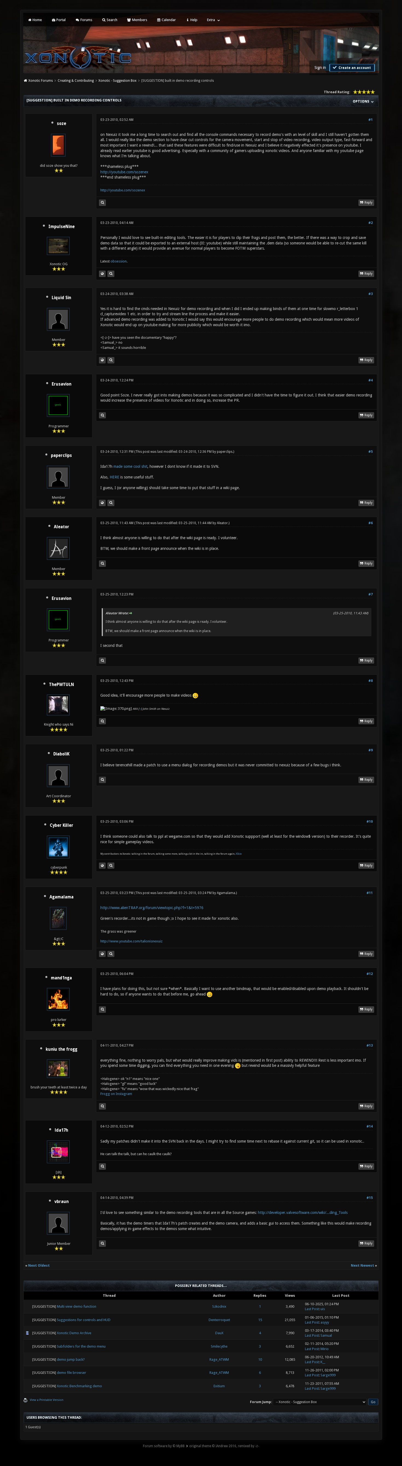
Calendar (168, 20)
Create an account (354, 68)
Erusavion (61, 384)
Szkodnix (219, 1306)
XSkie (239, 853)
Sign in (320, 67)
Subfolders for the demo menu (81, 1346)
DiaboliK (61, 754)
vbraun (61, 1201)
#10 (369, 821)
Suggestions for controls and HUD (83, 1320)
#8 (370, 681)
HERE (114, 477)
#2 (370, 223)
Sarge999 (328, 1375)
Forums (86, 20)
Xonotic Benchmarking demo (79, 1386)
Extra (211, 20)
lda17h (61, 1130)
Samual (326, 1335)
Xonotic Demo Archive (74, 1333)
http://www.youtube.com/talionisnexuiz (131, 941)
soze (61, 123)
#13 (369, 1045)
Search (111, 20)
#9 (370, 750)
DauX (219, 1333)
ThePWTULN (61, 684)
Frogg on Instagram (116, 1094)
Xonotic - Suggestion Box (117, 81)
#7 (370, 594)
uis (323, 1309)
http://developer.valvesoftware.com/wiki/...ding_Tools (303, 1212)
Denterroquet (219, 1320)
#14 (369, 1126)
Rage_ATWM (219, 1359)
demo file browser (71, 1373)
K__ (323, 1362)
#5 (370, 452)
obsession (118, 261)
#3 (370, 294)
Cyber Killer (61, 825)
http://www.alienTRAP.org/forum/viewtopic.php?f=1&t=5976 (151, 908)
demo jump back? (71, 1359)
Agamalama (61, 897)
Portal (61, 20)
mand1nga (61, 978)
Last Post (312, 1309)
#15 (369, 1198)
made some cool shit (130, 466)
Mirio (325, 1349)
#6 (370, 523)
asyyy (325, 1322)
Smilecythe (219, 1346)
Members (139, 20)
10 (260, 1359)
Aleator (61, 526)
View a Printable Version (46, 1400)
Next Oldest (39, 1265)
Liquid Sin (61, 297)
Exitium (219, 1386)
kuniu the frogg (61, 1049)
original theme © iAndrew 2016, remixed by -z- (224, 1446)
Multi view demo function (76, 1306)
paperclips (61, 455)
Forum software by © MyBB (164, 1446)
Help (193, 20)
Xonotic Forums (40, 81)
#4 (370, 380)
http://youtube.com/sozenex (124, 172)
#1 (370, 120)
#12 (369, 974)
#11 (369, 893)
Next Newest (362, 1265)
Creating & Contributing (76, 81)
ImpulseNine (61, 226)
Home (37, 20)
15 (260, 1320)
